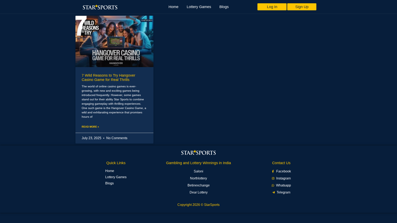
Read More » (90, 126)
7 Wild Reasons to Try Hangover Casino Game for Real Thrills (108, 77)
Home (173, 7)
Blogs (224, 7)
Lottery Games (199, 7)
